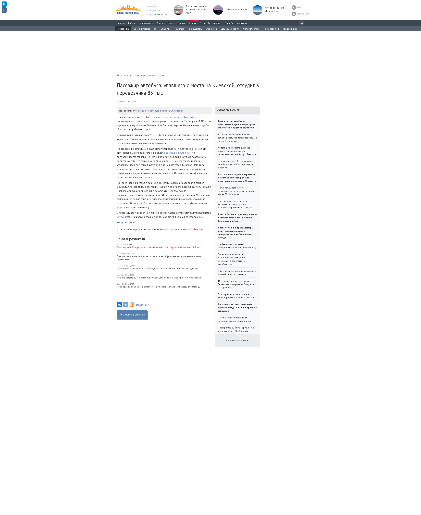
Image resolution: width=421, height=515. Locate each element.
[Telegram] (125, 304)
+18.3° (154, 6)
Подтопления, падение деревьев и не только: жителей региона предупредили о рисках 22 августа (237, 177)
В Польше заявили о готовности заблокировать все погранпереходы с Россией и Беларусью (237, 137)
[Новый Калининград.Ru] (118, 75)
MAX (133, 222)
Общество (166, 28)
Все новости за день (235, 340)
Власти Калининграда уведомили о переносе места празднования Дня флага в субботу (237, 217)
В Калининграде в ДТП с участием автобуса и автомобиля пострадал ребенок (235, 164)
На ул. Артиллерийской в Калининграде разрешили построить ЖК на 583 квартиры (236, 191)
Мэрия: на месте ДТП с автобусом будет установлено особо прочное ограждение (159, 277)
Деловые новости (230, 28)
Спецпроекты (215, 23)
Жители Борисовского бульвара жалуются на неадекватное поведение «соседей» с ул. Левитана (237, 151)
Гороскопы (242, 23)
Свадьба (229, 23)
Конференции (290, 28)
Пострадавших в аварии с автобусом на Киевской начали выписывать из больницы (158, 286)
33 (153, 10)
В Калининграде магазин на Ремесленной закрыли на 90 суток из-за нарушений (237, 284)
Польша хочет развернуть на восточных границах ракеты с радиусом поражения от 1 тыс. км (235, 204)
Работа (131, 23)
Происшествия (195, 28)
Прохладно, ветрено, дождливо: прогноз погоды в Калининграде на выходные (237, 307)
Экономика (211, 28)
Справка (182, 23)
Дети (202, 23)
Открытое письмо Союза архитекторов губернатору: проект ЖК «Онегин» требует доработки (237, 124)
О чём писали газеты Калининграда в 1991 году (197, 9)
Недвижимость (146, 23)
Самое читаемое (141, 28)
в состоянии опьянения (177, 152)
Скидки (192, 23)
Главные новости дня (236, 9)
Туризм (170, 23)
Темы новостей (271, 28)
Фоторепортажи (251, 28)
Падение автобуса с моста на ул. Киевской (162, 110)
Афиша (160, 23)
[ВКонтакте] (119, 304)
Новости (121, 23)
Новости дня (123, 28)
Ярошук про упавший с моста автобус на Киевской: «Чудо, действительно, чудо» (157, 268)
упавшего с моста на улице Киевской (173, 117)
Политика (179, 28)
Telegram (122, 222)
